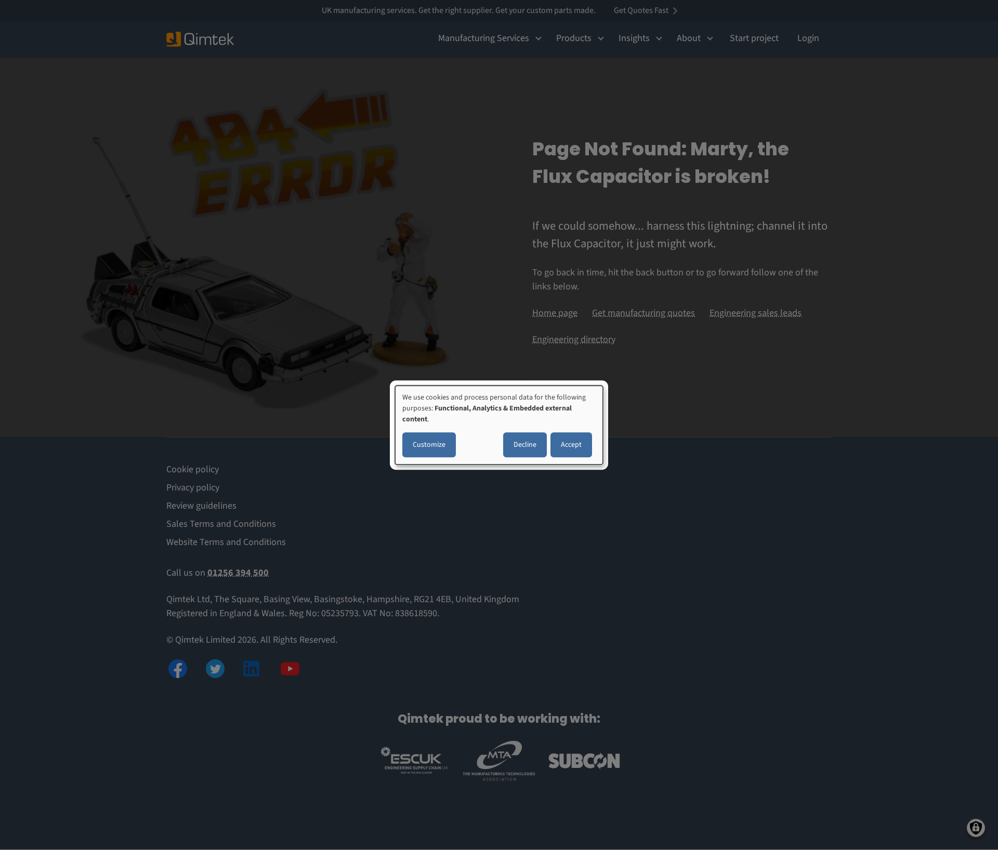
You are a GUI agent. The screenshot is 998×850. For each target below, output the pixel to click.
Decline (525, 445)
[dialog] (499, 425)
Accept (571, 445)
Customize (429, 445)
